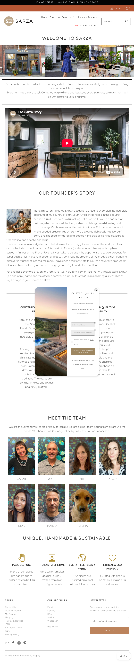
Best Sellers (52, 626)
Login (117, 8)
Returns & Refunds (14, 620)
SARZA (16, 655)
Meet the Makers (13, 610)
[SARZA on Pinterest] (25, 643)
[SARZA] (18, 21)
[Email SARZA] (7, 643)
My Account (11, 614)
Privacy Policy (12, 634)
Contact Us (10, 607)
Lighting (51, 610)
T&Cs (7, 631)
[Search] (127, 21)
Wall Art (51, 617)
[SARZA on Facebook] (13, 643)
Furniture (51, 607)
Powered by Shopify (30, 655)
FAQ (8, 624)
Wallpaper (52, 620)
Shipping (9, 617)
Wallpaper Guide (13, 627)
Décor (50, 614)
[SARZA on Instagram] (19, 643)
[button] (62, 17)
